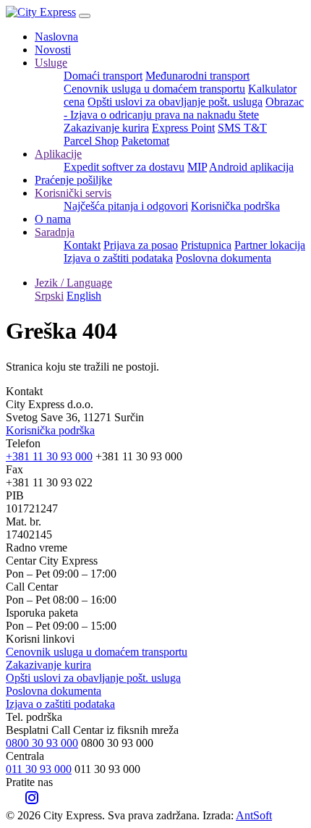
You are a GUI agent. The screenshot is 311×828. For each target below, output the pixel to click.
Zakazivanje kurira (106, 128)
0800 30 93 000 (42, 743)
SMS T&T (242, 128)
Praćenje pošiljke (73, 180)
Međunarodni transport (197, 75)
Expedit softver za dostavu (124, 167)
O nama (53, 219)
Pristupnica (206, 245)
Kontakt (82, 245)
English (84, 296)
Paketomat (145, 141)
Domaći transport (103, 75)
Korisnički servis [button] (73, 193)
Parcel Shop (91, 141)
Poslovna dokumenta (223, 258)
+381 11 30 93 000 (49, 456)
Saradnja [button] (54, 232)
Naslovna (56, 36)
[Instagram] (32, 802)
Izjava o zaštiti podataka (118, 258)
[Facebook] (13, 802)
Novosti (53, 49)
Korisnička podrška (235, 206)
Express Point (183, 128)
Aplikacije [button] (58, 154)
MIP (197, 167)
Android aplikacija (251, 167)
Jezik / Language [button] (73, 282)
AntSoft (254, 815)
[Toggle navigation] (84, 16)
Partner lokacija (269, 245)
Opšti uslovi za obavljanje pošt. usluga (175, 102)
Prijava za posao (140, 245)
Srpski (49, 296)
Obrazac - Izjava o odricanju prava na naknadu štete (184, 108)
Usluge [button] (51, 62)
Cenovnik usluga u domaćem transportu (154, 89)
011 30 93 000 (39, 769)
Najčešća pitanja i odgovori (126, 206)
